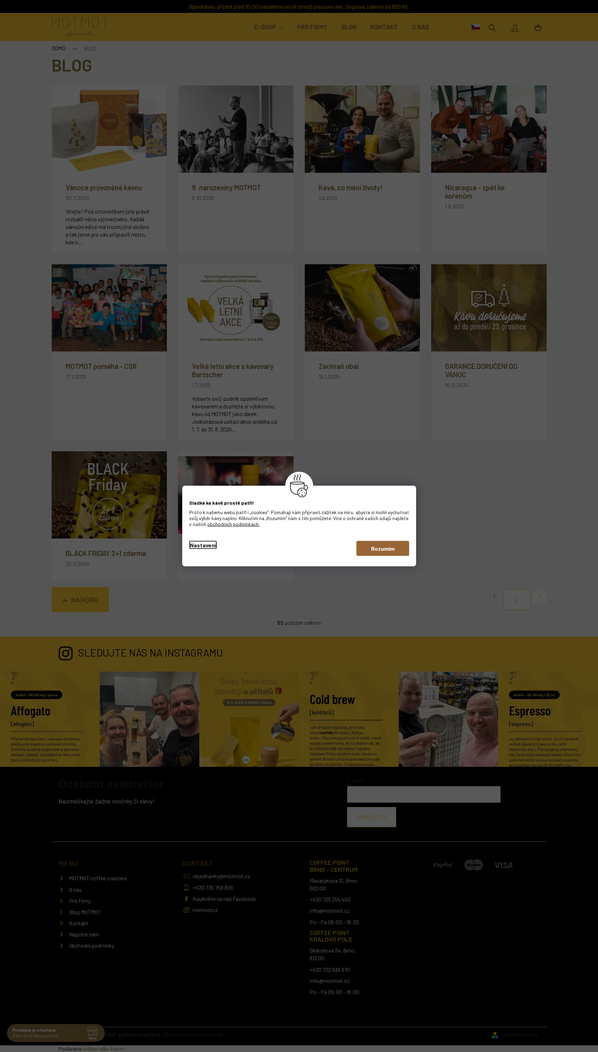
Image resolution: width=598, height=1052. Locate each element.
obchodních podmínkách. (233, 524)
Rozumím (382, 548)
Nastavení (203, 545)
